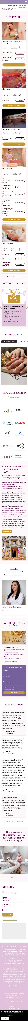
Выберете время (7, 682)
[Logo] (3, 2)
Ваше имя (5, 670)
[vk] (2, 910)
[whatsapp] (4, 910)
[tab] (8, 341)
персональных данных (9, 689)
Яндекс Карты (9, 733)
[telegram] (6, 910)
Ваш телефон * (7, 676)
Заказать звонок (22, 7)
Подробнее (10, 1015)
